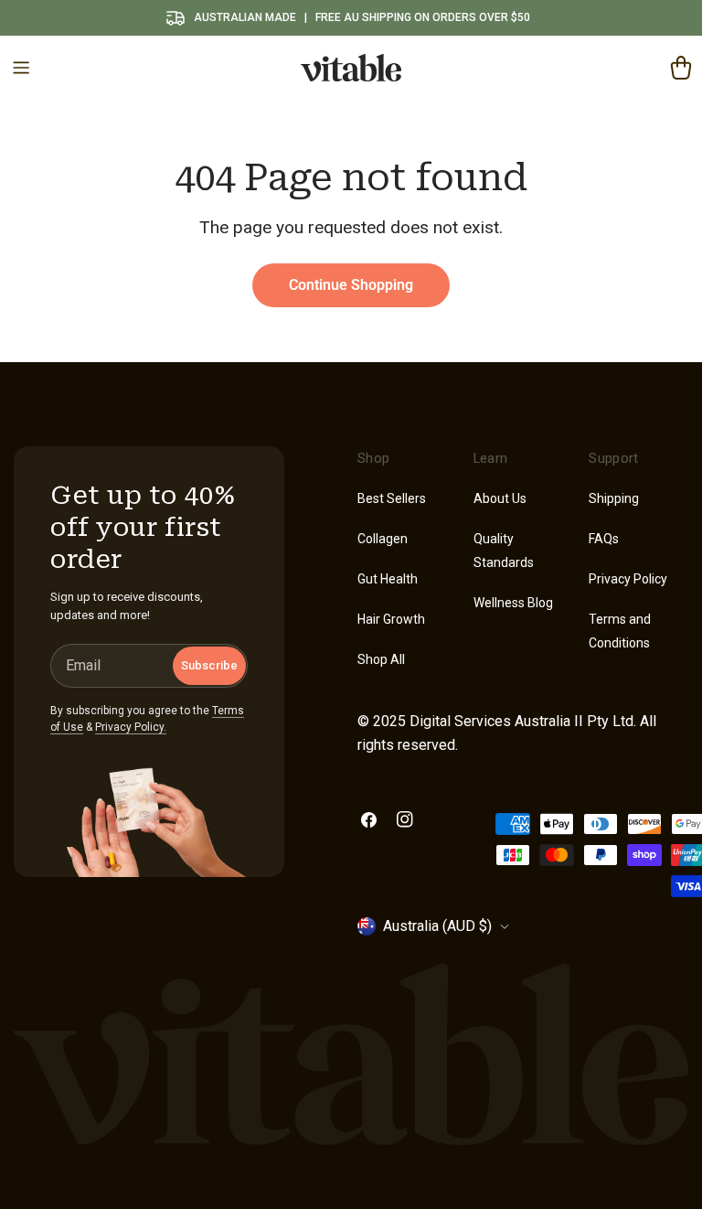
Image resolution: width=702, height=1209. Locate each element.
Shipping (614, 498)
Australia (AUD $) (437, 926)
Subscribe (209, 665)
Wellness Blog (513, 602)
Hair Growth (391, 619)
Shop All (381, 659)
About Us (499, 498)
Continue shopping (351, 285)
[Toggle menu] (21, 67)
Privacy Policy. (130, 727)
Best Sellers (391, 498)
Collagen (382, 538)
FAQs (604, 538)
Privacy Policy (628, 579)
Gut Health (387, 579)
